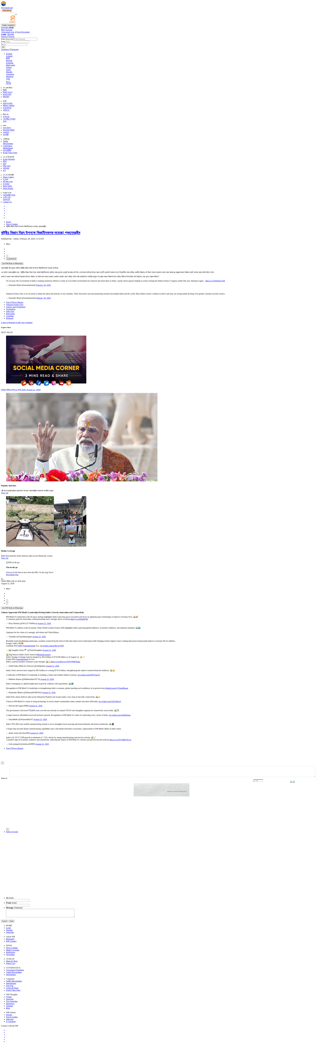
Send (11, 921)
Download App (12, 575)
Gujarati (9, 56)
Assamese (10, 74)
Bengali (9, 60)
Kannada (9, 63)
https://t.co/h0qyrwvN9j (60, 662)
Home (8, 222)
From (3, 42)
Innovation (10, 314)
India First (10, 311)
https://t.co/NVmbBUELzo (120, 740)
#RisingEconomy (44, 655)
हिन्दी (8, 58)
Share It (4, 778)
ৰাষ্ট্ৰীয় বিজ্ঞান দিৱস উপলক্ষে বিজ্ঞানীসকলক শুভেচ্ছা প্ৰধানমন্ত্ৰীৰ (40, 232)
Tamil (8, 70)
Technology (11, 309)
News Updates (12, 224)
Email (10, 898)
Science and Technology (16, 307)
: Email (11, 903)
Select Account (12, 832)
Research (9, 318)
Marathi (9, 72)
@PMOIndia (75, 662)
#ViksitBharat (122, 688)
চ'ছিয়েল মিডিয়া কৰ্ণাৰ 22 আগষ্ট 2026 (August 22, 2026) (21, 390)
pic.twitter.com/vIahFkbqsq (119, 715)
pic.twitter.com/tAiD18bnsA (110, 701)
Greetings (10, 316)
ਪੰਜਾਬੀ (8, 83)
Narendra (7, 27)
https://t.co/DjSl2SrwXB (215, 281)
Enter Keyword (7, 39)
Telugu (9, 67)
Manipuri (9, 76)
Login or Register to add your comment (16, 322)
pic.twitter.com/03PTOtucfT (89, 675)
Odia (8, 79)
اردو (7, 81)
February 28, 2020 (43, 285)
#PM (20, 646)
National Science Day (14, 305)
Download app (7, 8)
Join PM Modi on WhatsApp (12, 263)
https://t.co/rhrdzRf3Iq (79, 619)
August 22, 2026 (44, 623)
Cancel (4, 921)
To (2, 44)
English (9, 54)
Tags (8, 302)
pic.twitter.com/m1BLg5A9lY (52, 646)
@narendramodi (28, 646)
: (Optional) (14, 908)
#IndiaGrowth (111, 688)
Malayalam (10, 65)
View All (4, 493)
